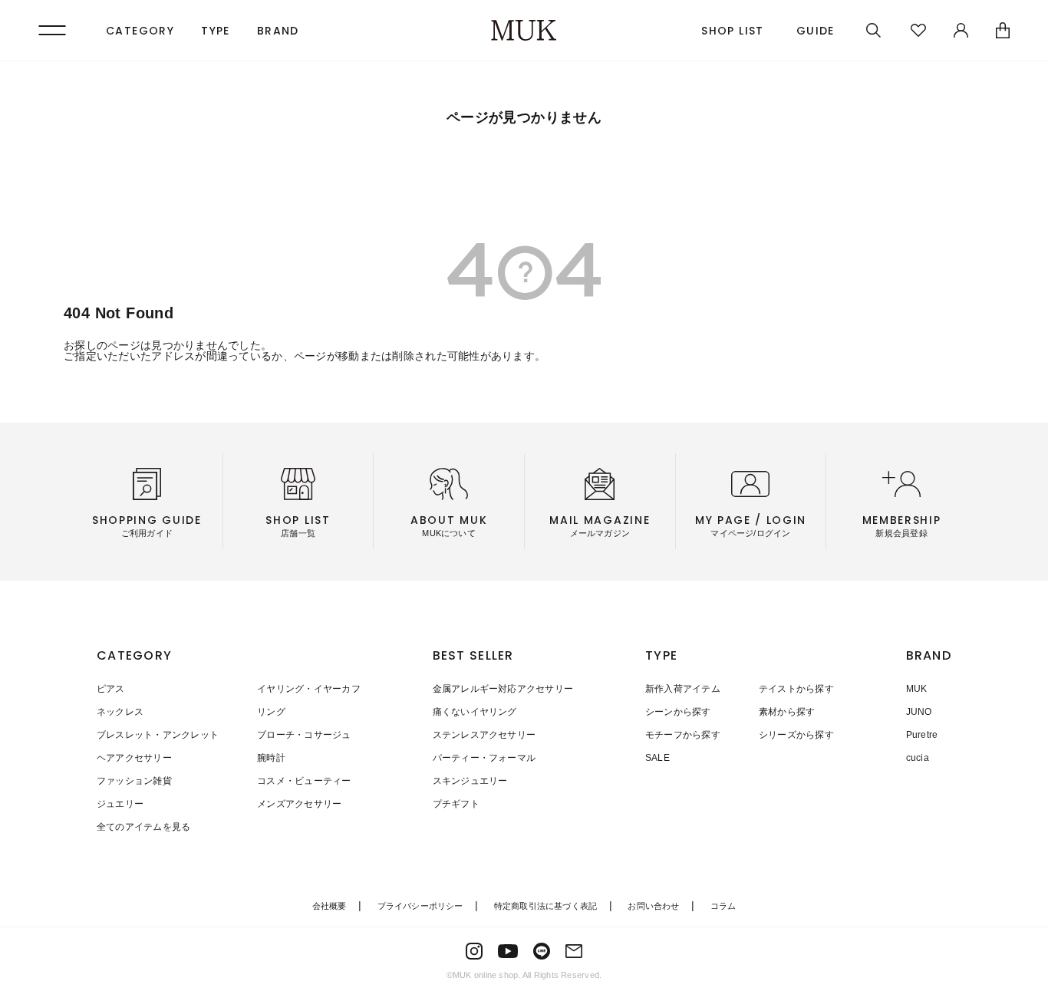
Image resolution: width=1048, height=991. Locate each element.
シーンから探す (678, 711)
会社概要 (329, 905)
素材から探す (787, 711)
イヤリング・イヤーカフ (309, 688)
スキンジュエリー (470, 780)
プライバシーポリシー (420, 905)
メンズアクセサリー (299, 803)
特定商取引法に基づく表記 (546, 905)
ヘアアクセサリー (134, 757)
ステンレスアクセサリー (484, 734)
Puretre (922, 734)
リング (271, 711)
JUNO (919, 711)
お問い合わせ (653, 905)
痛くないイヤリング (475, 711)
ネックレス (120, 711)
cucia (917, 757)
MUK (917, 688)
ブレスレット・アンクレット (158, 734)
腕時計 (271, 757)
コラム (723, 905)
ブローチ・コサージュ (304, 734)
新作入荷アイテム (682, 688)
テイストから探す (796, 688)
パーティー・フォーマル (484, 757)
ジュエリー (120, 803)
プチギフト (456, 803)
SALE (657, 757)
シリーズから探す (796, 734)
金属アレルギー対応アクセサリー (503, 688)
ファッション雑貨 (134, 780)
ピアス (111, 688)
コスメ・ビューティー (304, 780)
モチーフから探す (682, 734)
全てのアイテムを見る (143, 826)
